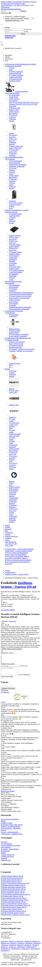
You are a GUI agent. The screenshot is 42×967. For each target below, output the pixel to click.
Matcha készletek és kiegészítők (19, 309)
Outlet (23, 3)
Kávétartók (12, 305)
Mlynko (11, 188)
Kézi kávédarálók (14, 163)
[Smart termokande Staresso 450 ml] (13, 891)
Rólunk (3, 2)
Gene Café (12, 454)
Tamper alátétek (14, 246)
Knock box (12, 250)
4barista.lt (35, 945)
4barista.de (35, 941)
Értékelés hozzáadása (8, 688)
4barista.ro (20, 941)
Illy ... (11, 367)
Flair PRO (26, 102)
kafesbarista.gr (5, 949)
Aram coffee (13, 152)
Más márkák (13, 177)
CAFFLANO (13, 425)
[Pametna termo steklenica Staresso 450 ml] (15, 914)
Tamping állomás (14, 254)
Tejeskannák (13, 257)
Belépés (23, 34)
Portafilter (12, 265)
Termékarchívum (10, 572)
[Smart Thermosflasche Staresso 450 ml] (14, 883)
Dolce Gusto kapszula (16, 343)
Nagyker (33, 2)
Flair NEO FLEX (21, 104)
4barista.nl (21, 943)
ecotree (11, 432)
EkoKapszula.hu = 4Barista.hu (11, 828)
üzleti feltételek (5, 847)
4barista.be (29, 943)
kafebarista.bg (15, 949)
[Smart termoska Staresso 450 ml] (12, 876)
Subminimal (13, 316)
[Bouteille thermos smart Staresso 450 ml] (15, 905)
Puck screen (13, 239)
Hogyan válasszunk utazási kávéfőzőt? (17, 562)
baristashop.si (5, 950)
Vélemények (26, 2)
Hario (11, 208)
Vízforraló (12, 291)
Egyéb (11, 280)
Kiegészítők (18, 281)
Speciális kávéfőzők (21, 91)
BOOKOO (12, 417)
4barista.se (5, 945)
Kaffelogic (12, 518)
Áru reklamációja (6, 843)
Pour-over (12, 141)
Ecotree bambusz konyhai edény (19, 298)
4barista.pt (12, 945)
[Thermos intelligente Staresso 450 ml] (13, 911)
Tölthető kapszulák (25, 338)
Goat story (12, 137)
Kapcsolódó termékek (8, 610)
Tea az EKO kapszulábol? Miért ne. (16, 558)
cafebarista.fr (21, 947)
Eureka (11, 174)
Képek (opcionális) (7, 676)
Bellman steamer (14, 329)
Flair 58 (11, 102)
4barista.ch (12, 947)
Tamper (11, 219)
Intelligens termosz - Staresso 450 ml (16, 574)
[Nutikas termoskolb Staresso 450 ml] (13, 902)
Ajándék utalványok (7, 3)
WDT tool (12, 243)
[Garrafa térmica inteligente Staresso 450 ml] (15, 894)
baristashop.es (35, 949)
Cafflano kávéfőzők (15, 77)
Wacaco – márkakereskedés (10, 832)
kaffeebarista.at (31, 947)
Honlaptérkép (5, 851)
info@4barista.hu (6, 5)
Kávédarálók (19, 157)
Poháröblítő (12, 276)
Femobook (12, 201)
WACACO (12, 511)
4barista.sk (4, 941)
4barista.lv (28, 945)
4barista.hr (13, 943)
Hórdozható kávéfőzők (28, 64)
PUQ (10, 485)
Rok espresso (13, 113)
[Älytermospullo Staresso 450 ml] (12, 896)
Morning (12, 144)
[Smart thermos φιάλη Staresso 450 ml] (14, 907)
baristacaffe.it (25, 949)
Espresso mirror (14, 268)
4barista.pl (12, 621)
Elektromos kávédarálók (17, 166)
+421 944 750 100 (19, 5)
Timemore (12, 181)
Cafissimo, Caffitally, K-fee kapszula (21, 351)
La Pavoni (12, 117)
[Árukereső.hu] (21, 700)
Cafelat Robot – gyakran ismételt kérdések (18, 551)
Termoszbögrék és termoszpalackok (20, 294)
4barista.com (5, 943)
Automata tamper (14, 216)
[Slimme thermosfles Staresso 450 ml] (13, 887)
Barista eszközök (22, 210)
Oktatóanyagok (6, 860)
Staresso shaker (14, 332)
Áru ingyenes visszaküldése (10, 819)
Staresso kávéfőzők (15, 73)
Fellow (11, 185)
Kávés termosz (13, 302)
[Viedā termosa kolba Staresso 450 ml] (13, 898)
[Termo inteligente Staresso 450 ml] (12, 913)
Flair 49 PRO (18, 102)
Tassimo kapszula (14, 363)
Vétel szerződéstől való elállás (10, 845)
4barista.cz (12, 941)
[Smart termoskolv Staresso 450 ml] (12, 892)
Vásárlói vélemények (7, 855)
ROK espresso (13, 489)
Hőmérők (12, 261)
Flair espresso (13, 100)
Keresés (23, 11)
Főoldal (7, 571)
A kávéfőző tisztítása (15, 272)
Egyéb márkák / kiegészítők (18, 336)
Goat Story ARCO (15, 204)
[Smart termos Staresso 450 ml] (11, 880)
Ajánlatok (17, 3)
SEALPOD (13, 492)
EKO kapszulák (14, 436)
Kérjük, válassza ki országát (14, 18)
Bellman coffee (14, 110)
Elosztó (11, 223)
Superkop (12, 155)
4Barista (11, 376)
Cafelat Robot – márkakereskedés (11, 834)
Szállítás (8, 2)
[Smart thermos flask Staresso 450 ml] (28, 883)
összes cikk (8, 564)
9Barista (11, 121)
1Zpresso (12, 170)
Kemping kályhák (14, 81)
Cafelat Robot (13, 97)
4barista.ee (4, 947)
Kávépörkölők (13, 287)
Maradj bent (13, 20)
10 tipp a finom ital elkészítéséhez (16, 554)
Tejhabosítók (19, 311)
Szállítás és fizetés (6, 823)
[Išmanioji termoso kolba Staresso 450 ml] (14, 900)
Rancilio (11, 133)
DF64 (11, 428)
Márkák (7, 369)
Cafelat (11, 421)
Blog (20, 2)
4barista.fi (20, 945)
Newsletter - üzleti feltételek (10, 849)
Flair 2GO (30, 104)
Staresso (11, 496)
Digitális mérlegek (15, 235)
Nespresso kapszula (15, 347)
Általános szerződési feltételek (10, 826)
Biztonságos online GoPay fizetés (11, 825)
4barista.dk (37, 943)
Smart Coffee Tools (15, 148)
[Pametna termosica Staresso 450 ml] (13, 885)
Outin (11, 70)
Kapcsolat (15, 2)
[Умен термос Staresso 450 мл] (11, 909)
